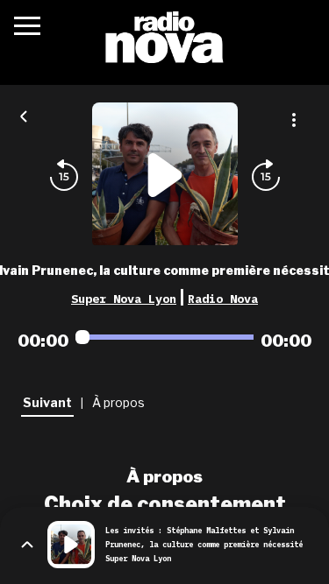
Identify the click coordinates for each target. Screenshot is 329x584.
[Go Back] (23, 114)
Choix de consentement (165, 504)
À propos (164, 476)
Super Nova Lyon (123, 298)
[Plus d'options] (293, 119)
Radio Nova (223, 298)
